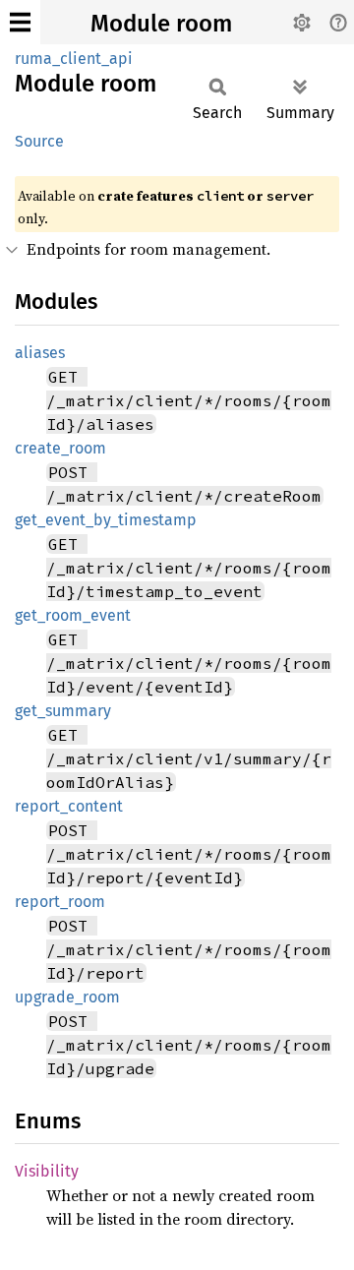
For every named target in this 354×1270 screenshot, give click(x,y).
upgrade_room (67, 997)
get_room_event (73, 615)
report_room (60, 901)
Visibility (47, 1171)
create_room (60, 448)
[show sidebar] (20, 22)
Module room (161, 23)
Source (39, 141)
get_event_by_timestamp (106, 520)
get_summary (63, 710)
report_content (69, 806)
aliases (40, 352)
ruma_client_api (74, 58)
